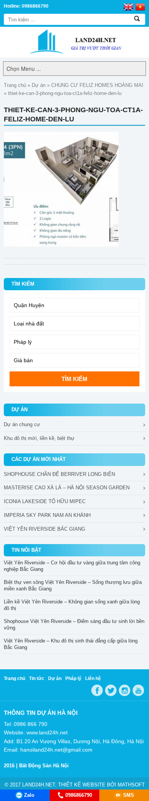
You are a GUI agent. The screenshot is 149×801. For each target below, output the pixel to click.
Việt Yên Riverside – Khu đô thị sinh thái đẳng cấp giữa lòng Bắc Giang (71, 644)
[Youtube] (138, 690)
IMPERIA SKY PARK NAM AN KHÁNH (47, 515)
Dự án (38, 85)
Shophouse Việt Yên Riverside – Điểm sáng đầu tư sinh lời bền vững (74, 624)
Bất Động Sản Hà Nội (44, 765)
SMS (128, 795)
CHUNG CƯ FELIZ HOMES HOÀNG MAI (97, 85)
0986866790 (78, 795)
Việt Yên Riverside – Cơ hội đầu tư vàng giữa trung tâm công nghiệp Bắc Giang (72, 566)
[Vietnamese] (140, 6)
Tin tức (36, 678)
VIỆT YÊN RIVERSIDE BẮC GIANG (44, 529)
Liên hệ (93, 678)
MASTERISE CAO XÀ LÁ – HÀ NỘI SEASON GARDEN (67, 487)
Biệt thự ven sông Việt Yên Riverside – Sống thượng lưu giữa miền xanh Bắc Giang (73, 585)
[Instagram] (124, 690)
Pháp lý (73, 678)
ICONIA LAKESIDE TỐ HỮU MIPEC (45, 501)
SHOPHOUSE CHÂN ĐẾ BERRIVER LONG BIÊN (59, 474)
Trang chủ (15, 85)
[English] (128, 6)
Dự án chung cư (22, 424)
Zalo (29, 795)
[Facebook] (97, 690)
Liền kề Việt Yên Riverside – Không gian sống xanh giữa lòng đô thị (72, 605)
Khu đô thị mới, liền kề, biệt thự (39, 438)
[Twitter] (111, 690)
